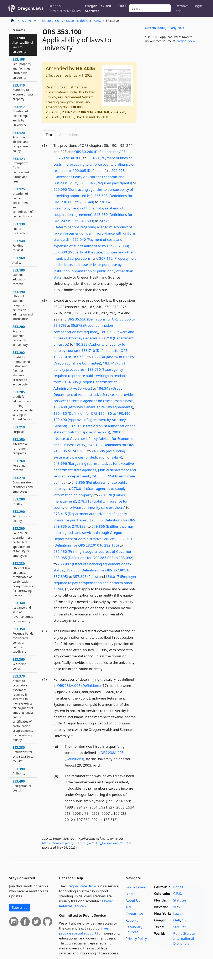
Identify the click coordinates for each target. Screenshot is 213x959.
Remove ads (182, 8)
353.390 (18, 771)
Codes (178, 887)
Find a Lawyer (136, 887)
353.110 (22, 92)
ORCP (122, 6)
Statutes (179, 900)
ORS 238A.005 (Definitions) (79, 685)
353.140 (18, 245)
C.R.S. (177, 893)
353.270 (22, 484)
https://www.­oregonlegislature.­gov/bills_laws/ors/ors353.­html (87, 843)
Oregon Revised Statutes (98, 8)
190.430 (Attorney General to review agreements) (93, 407)
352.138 (82, 117)
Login (197, 6)
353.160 (18, 260)
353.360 (19, 663)
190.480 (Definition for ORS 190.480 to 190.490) (92, 413)
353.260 (19, 465)
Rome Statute (184, 933)
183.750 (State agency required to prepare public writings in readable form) (90, 375)
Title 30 (45, 21)
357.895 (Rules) (85, 576)
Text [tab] (49, 134)
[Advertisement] (172, 79)
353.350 (22, 640)
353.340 (22, 612)
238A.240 (53, 117)
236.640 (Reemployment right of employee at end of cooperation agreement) (88, 208)
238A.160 (101, 112)
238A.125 (69, 112)
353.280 (18, 501)
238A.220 (118, 112)
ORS (21, 21)
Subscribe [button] (19, 907)
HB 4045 (85, 68)
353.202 (21, 368)
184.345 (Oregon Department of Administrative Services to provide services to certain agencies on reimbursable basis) (93, 394)
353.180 (19, 277)
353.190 (22, 305)
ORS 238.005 (73, 107)
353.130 (18, 228)
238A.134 (85, 112)
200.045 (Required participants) (106, 183)
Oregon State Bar (79, 886)
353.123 (20, 170)
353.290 (21, 516)
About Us (133, 900)
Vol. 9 (32, 21)
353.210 (18, 429)
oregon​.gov (184, 41)
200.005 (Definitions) (89, 170)
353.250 (20, 446)
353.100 (102, 117)
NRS (176, 907)
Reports (132, 920)
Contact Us (134, 913)
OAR (176, 920)
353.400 (21, 788)
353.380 (22, 754)
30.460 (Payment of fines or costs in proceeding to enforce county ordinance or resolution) (94, 164)
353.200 (20, 335)
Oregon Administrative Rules (64, 8)
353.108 (21, 68)
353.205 (22, 405)
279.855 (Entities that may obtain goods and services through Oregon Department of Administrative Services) (93, 532)
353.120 (20, 142)
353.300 (22, 542)
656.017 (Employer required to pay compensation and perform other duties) (94, 582)
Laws (177, 913)
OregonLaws (30, 8)
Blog (129, 894)
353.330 (22, 579)
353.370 (22, 707)
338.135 (68, 117)
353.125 (22, 202)
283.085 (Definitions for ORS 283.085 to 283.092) (93, 557)
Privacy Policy (136, 938)
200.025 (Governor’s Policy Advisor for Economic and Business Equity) (89, 176)
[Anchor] (110, 289)
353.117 (20, 116)
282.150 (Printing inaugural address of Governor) (93, 551)
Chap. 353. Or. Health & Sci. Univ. (78, 21)
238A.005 (53, 112)
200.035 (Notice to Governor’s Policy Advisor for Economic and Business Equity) (93, 438)
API (128, 907)
